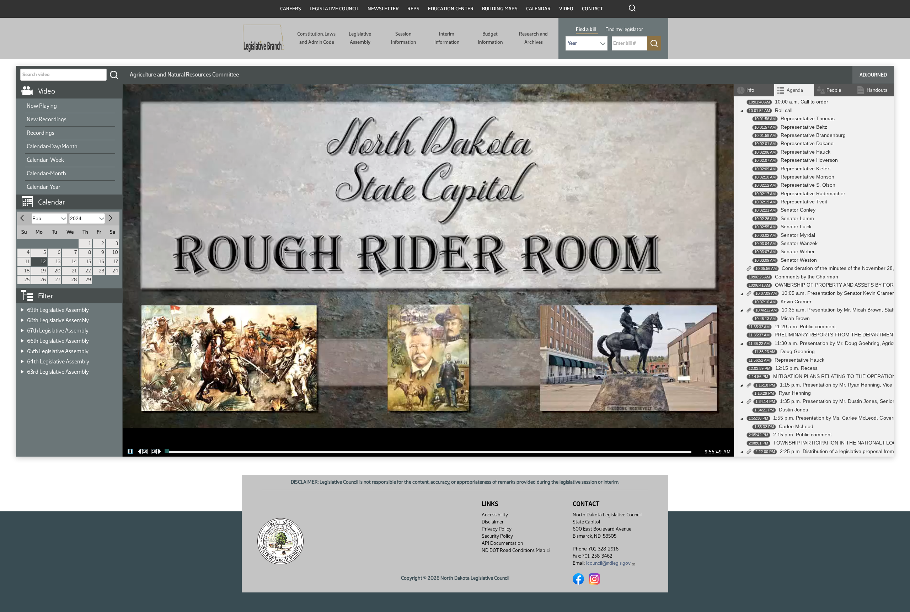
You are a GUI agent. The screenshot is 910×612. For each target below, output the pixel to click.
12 (43, 262)
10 (115, 252)
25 (27, 280)
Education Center (450, 9)
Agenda (795, 90)
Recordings (40, 132)
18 (27, 271)
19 (43, 271)
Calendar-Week (45, 159)
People (833, 90)
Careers (290, 9)
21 (74, 271)
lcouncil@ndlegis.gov (608, 563)
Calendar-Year (43, 186)
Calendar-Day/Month (52, 146)
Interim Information (446, 38)
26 (43, 280)
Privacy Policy (497, 529)
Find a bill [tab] (586, 29)
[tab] (794, 90)
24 (115, 271)
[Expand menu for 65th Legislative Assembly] (22, 349)
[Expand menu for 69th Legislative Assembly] (22, 307)
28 (74, 280)
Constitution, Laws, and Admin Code (316, 38)
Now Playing (42, 105)
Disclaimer (493, 522)
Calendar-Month (46, 173)
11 (27, 262)
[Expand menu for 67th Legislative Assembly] (22, 328)
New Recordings (46, 119)
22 (88, 271)
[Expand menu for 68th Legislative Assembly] (22, 318)
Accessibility (495, 515)
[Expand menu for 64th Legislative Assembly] (22, 359)
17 (116, 262)
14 (74, 262)
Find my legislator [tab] (624, 29)
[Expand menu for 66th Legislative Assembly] (22, 338)
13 (58, 262)
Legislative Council (334, 9)
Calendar (538, 9)
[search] (113, 74)
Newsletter (383, 9)
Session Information (403, 38)
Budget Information (490, 38)
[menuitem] (70, 106)
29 (88, 280)
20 (57, 271)
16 (101, 262)
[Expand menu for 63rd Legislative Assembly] (22, 369)
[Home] (263, 38)
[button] (71, 198)
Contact (592, 9)
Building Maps (500, 9)
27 (57, 280)
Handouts (877, 90)
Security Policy (497, 536)
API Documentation (502, 543)
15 (88, 262)
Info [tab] (750, 90)
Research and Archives (533, 38)
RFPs (413, 9)
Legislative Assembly (360, 38)
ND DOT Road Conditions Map (513, 550)
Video (566, 9)
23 (101, 271)
